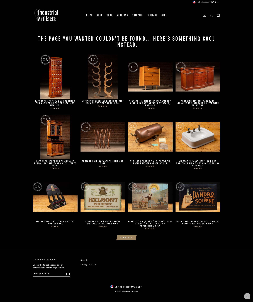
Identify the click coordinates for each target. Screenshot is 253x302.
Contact (152, 15)
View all (126, 237)
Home (89, 15)
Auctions (122, 15)
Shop (100, 15)
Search (84, 260)
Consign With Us (88, 264)
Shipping (137, 15)
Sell (164, 15)
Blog (110, 15)
